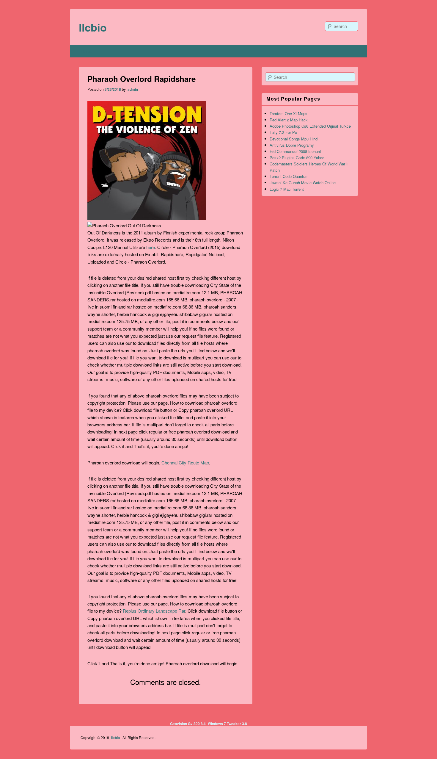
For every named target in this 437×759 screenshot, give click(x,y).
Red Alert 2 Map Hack (289, 120)
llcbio (93, 27)
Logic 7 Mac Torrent (287, 189)
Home (86, 51)
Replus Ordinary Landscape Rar (154, 611)
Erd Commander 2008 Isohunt (295, 151)
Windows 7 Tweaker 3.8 (227, 723)
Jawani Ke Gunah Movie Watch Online (303, 182)
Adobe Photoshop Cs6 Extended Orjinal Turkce (310, 126)
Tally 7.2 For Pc (283, 132)
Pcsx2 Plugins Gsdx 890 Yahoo (297, 157)
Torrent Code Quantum (289, 176)
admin (132, 89)
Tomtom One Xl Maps (288, 113)
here (150, 247)
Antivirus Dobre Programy (292, 145)
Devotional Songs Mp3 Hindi (294, 139)
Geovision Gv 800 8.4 (188, 723)
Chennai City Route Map (185, 462)
